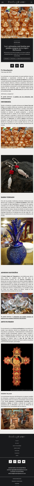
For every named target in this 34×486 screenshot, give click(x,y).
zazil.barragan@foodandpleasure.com (17, 469)
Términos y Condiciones (17, 481)
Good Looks (17, 448)
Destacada (17, 42)
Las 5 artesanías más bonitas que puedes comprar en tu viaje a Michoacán (17, 48)
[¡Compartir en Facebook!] (12, 65)
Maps (17, 455)
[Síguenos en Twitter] (23, 461)
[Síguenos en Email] (19, 461)
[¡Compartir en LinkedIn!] (17, 65)
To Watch (17, 453)
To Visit (17, 443)
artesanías (6, 58)
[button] (2, 2)
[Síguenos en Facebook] (10, 461)
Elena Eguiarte (7, 70)
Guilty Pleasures (17, 445)
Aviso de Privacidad (17, 478)
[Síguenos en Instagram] (14, 461)
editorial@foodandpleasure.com (17, 473)
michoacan (13, 58)
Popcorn (17, 450)
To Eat (17, 440)
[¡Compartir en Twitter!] (22, 65)
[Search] (31, 2)
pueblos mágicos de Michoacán (23, 58)
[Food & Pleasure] (17, 2)
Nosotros (17, 483)
